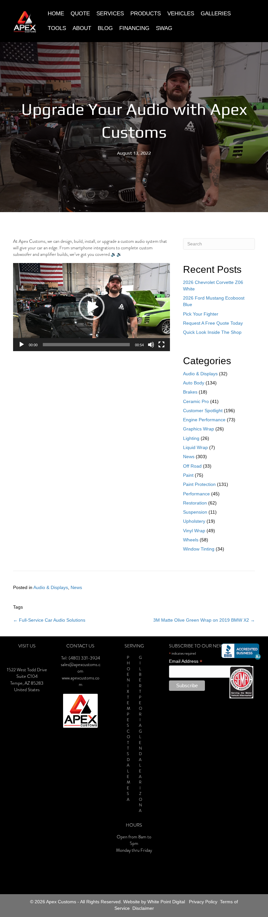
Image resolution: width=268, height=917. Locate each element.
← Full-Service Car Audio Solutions (49, 620)
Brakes (190, 392)
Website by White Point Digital (154, 901)
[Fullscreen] (161, 344)
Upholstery (194, 521)
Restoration (195, 502)
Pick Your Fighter (200, 314)
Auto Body (193, 382)
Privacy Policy (203, 901)
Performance (196, 493)
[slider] (86, 344)
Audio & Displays (200, 373)
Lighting (191, 438)
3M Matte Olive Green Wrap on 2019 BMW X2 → (204, 620)
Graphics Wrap (198, 428)
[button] (91, 307)
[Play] (21, 344)
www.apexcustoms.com (80, 681)
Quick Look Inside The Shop (212, 332)
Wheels (190, 539)
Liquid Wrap (195, 447)
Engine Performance (204, 419)
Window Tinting (198, 549)
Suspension (195, 512)
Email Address (185, 661)
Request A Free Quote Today (213, 323)
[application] (91, 307)
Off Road (192, 466)
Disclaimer (143, 908)
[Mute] (151, 344)
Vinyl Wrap (194, 530)
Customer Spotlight (203, 410)
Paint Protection (199, 484)
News (188, 456)
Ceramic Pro (196, 401)
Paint (188, 475)
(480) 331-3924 (84, 658)
